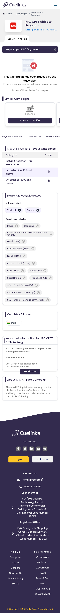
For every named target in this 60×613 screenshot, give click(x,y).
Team (15, 562)
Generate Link (34, 136)
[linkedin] (32, 449)
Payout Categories (12, 136)
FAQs (43, 573)
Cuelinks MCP (43, 594)
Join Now (42, 459)
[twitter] (25, 449)
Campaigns (42, 557)
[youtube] (38, 449)
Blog (42, 583)
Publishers (43, 562)
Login (18, 459)
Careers (15, 568)
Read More (30, 371)
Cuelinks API (43, 588)
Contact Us (15, 573)
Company (15, 557)
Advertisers (42, 567)
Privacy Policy (15, 578)
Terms (15, 583)
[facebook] (18, 449)
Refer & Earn (43, 578)
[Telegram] (45, 449)
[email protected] (32, 479)
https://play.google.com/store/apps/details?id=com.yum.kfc (41, 30)
